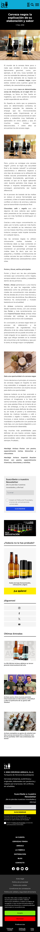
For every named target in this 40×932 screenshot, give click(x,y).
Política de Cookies (10, 929)
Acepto (20, 913)
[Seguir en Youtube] (20, 624)
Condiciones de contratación (20, 888)
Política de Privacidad (22, 929)
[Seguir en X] (20, 619)
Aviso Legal (32, 929)
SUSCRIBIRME (20, 509)
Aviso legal (20, 879)
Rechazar (20, 919)
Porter (10, 311)
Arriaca (10, 306)
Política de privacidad (20, 882)
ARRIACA (20, 846)
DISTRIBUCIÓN (20, 854)
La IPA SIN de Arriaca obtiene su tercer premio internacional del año (18, 664)
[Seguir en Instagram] (20, 608)
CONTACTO (20, 863)
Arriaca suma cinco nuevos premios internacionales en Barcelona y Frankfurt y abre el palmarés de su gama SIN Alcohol (19, 699)
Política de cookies (20, 885)
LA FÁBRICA (20, 850)
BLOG (20, 858)
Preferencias (20, 924)
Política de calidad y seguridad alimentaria (20, 892)
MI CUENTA (20, 837)
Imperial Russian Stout (16, 314)
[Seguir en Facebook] (20, 613)
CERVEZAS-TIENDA (20, 841)
